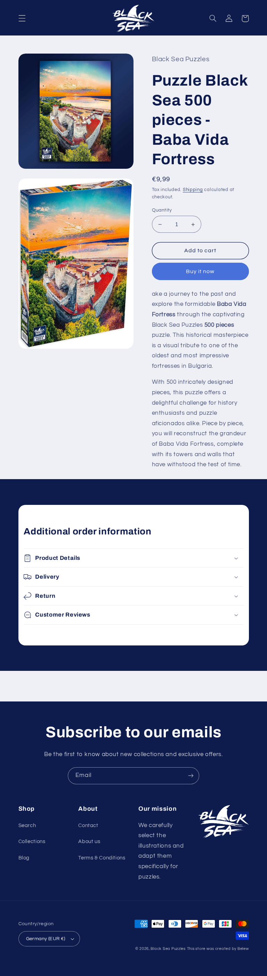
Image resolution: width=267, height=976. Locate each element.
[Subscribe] (191, 775)
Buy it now (200, 271)
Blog (24, 857)
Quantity (162, 210)
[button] (22, 18)
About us (89, 841)
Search (27, 825)
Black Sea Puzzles (168, 949)
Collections (32, 841)
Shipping (193, 190)
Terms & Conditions (101, 857)
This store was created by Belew (218, 949)
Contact (88, 825)
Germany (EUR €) (45, 938)
